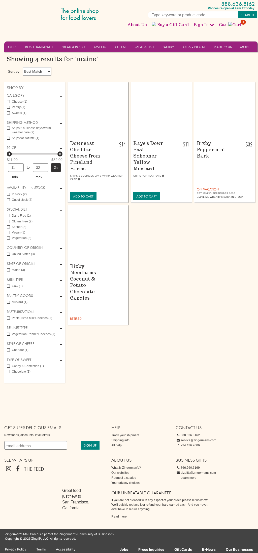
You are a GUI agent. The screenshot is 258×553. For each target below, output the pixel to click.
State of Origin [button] (21, 264)
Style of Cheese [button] (20, 344)
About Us (137, 24)
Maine (18, 270)
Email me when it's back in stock (220, 196)
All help (116, 445)
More (244, 47)
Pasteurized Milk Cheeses (32, 318)
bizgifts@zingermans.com (198, 473)
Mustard (19, 302)
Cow (17, 286)
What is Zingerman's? (126, 467)
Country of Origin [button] (25, 248)
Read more (119, 516)
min (15, 177)
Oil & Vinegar (194, 47)
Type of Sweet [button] (19, 360)
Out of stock (22, 200)
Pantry (168, 47)
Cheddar (20, 350)
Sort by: (14, 71)
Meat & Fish (144, 47)
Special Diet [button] (17, 209)
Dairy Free (21, 215)
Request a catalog (123, 478)
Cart (230, 24)
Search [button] (247, 15)
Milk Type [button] (15, 280)
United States (23, 254)
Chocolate (21, 371)
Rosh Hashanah (39, 47)
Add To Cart (83, 196)
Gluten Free (22, 221)
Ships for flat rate (25, 138)
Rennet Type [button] (17, 328)
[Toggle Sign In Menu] (212, 25)
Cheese (120, 47)
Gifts (12, 47)
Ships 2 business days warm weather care (31, 130)
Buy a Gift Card (173, 24)
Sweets (100, 47)
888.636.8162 (238, 4)
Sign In (201, 24)
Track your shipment (125, 435)
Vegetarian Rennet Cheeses (33, 334)
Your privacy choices (125, 483)
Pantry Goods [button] (20, 296)
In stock (19, 194)
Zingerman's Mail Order (43, 14)
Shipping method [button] (22, 123)
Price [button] (11, 148)
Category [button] (15, 95)
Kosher (19, 227)
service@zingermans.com (198, 440)
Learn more (189, 478)
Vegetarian (21, 238)
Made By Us (222, 47)
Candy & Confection (28, 366)
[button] (19, 46)
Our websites (120, 473)
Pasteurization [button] (20, 312)
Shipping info (120, 440)
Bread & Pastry (73, 47)
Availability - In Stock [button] (26, 188)
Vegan (18, 232)
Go (56, 168)
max (39, 177)
